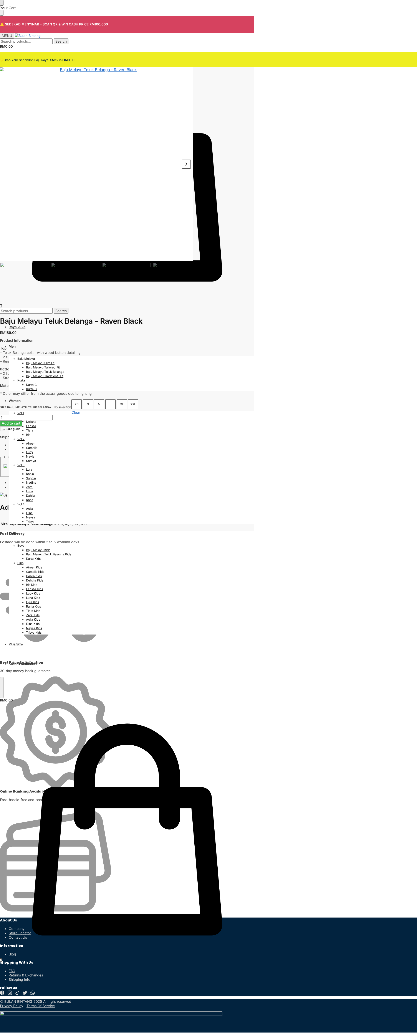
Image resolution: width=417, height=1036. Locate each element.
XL (122, 404)
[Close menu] (1, 3)
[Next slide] (186, 164)
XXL (133, 404)
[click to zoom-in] (96, 164)
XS (76, 404)
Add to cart (11, 423)
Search (61, 41)
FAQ (12, 971)
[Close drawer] (1, 13)
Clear (75, 412)
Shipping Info (19, 979)
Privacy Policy (11, 1006)
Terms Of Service (40, 1006)
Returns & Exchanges (26, 975)
